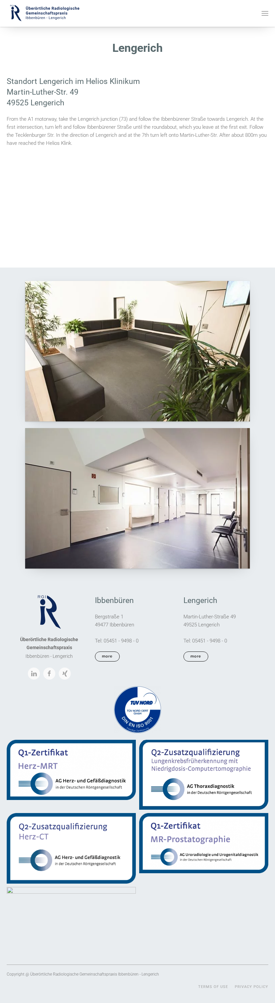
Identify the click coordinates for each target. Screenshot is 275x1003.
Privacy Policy (251, 987)
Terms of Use (213, 987)
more (107, 656)
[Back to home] (44, 13)
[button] (265, 13)
